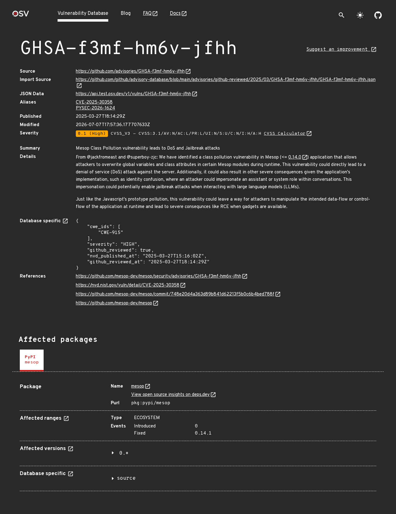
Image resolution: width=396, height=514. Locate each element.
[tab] (32, 361)
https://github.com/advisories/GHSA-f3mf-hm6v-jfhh (130, 71)
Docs (175, 14)
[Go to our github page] (378, 15)
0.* (124, 453)
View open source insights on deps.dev (170, 395)
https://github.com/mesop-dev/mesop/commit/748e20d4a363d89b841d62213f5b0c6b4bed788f (175, 294)
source (126, 478)
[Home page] (20, 15)
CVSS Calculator (285, 133)
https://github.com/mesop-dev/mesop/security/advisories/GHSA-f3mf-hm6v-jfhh (158, 276)
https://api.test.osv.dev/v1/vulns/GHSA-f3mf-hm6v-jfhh (133, 94)
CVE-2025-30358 (94, 102)
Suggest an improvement (338, 50)
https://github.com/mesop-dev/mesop (114, 303)
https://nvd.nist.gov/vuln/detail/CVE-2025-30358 (127, 285)
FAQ (147, 14)
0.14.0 (294, 157)
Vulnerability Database (83, 14)
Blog (126, 14)
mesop (137, 386)
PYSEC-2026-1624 (95, 108)
